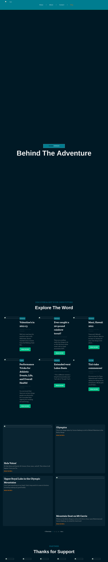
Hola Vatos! (10, 463)
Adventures (22, 318)
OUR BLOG (56, 146)
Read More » (8, 471)
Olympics (61, 427)
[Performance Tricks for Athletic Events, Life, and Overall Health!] (12, 374)
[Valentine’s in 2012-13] (12, 327)
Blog (71, 5)
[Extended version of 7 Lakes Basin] (46, 364)
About (51, 5)
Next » (61, 531)
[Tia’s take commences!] (73, 360)
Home (41, 5)
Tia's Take (91, 360)
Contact (61, 5)
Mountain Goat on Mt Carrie (71, 515)
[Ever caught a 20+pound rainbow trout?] (46, 322)
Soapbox (22, 360)
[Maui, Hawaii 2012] (80, 322)
